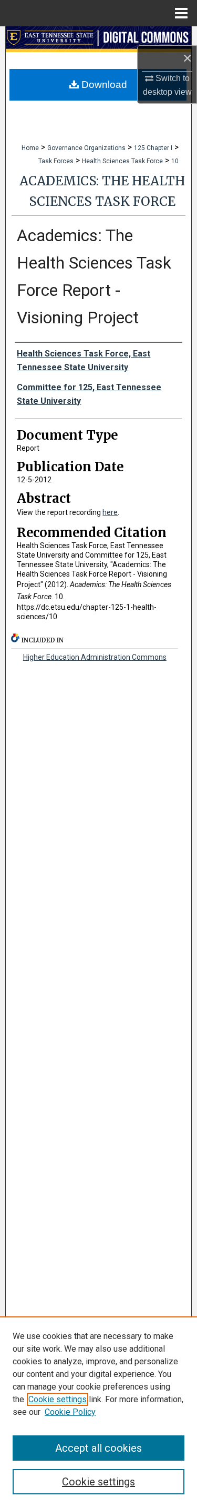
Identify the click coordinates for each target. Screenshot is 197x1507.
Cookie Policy (70, 1412)
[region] (98, 1411)
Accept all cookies (98, 1448)
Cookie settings (57, 1399)
